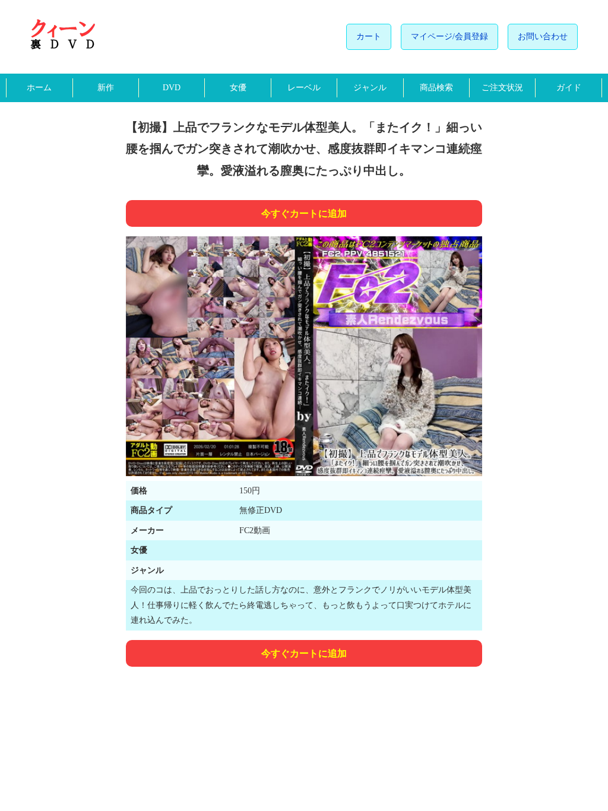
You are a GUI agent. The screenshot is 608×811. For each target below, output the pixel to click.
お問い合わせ (543, 36)
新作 (105, 87)
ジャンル (370, 87)
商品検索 (436, 87)
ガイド (568, 87)
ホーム (39, 87)
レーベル (304, 87)
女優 (238, 87)
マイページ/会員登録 (449, 36)
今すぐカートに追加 (304, 213)
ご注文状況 (502, 87)
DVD (171, 87)
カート (368, 36)
